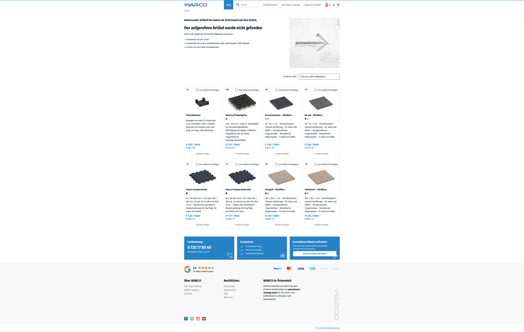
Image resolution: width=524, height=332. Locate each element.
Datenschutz (230, 289)
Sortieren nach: (290, 76)
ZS (187, 90)
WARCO (187, 11)
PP (266, 90)
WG (227, 90)
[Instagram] (198, 318)
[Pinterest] (204, 318)
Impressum (229, 286)
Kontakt (188, 293)
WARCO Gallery (191, 289)
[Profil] (334, 4)
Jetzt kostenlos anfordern (314, 253)
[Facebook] (186, 318)
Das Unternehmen (193, 286)
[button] (328, 4)
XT (187, 164)
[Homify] (192, 318)
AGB (226, 293)
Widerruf (228, 297)
